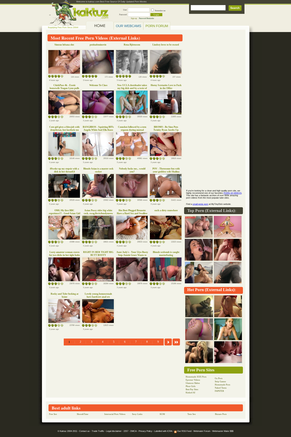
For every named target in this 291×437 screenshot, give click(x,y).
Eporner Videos (193, 380)
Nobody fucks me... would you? (132, 170)
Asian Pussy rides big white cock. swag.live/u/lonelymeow (98, 212)
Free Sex (53, 414)
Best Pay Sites (192, 389)
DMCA (133, 431)
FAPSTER (219, 391)
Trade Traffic (98, 431)
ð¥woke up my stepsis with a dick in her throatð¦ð (64, 170)
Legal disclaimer (114, 431)
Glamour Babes (193, 383)
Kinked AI (190, 392)
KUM (162, 414)
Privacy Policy (145, 431)
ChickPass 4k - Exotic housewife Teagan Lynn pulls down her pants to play (64, 88)
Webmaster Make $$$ (222, 431)
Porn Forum (157, 26)
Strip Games (220, 381)
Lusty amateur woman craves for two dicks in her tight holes (64, 253)
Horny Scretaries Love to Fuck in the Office (166, 87)
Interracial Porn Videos (114, 414)
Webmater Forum (201, 431)
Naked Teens (220, 388)
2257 (126, 431)
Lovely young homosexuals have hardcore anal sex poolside (98, 296)
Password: (123, 14)
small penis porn (200, 204)
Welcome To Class (98, 85)
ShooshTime (82, 414)
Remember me (160, 11)
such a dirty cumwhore (166, 210)
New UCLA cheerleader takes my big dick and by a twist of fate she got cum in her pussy (132, 88)
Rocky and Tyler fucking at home (64, 295)
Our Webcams (128, 26)
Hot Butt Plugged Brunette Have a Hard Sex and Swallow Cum (132, 213)
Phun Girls (190, 386)
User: (125, 10)
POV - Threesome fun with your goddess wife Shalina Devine (166, 171)
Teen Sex (191, 414)
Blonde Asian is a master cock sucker (98, 170)
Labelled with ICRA (163, 431)
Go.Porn (219, 378)
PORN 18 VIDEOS (232, 193)
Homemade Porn (222, 384)
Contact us (84, 431)
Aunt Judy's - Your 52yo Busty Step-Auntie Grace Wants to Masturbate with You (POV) (132, 255)
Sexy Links (137, 414)
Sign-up (134, 18)
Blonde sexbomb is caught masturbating (166, 253)
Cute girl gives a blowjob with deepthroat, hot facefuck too (64, 128)
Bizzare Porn (221, 414)
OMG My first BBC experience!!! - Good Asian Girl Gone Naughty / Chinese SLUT (64, 213)
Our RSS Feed (184, 431)
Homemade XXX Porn (196, 377)
